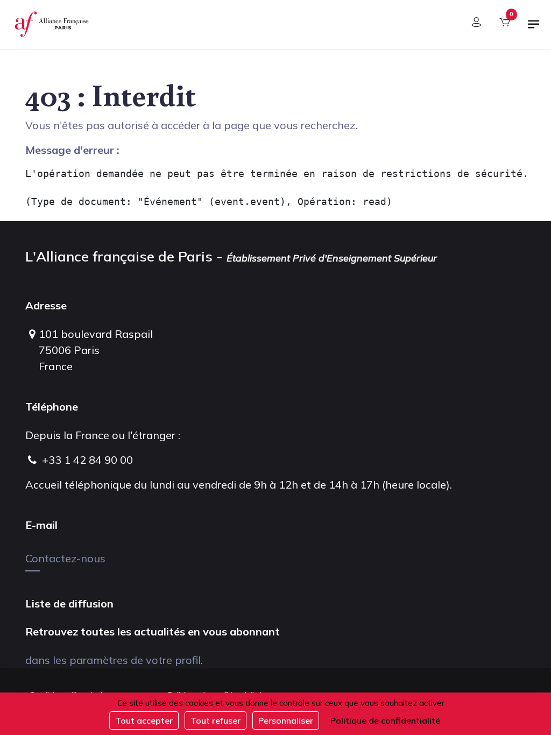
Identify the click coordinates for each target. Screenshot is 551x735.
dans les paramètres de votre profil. (114, 660)
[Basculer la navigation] (534, 28)
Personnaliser (285, 720)
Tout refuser (215, 720)
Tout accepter (144, 720)
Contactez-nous (65, 558)
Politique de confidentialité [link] (385, 720)
